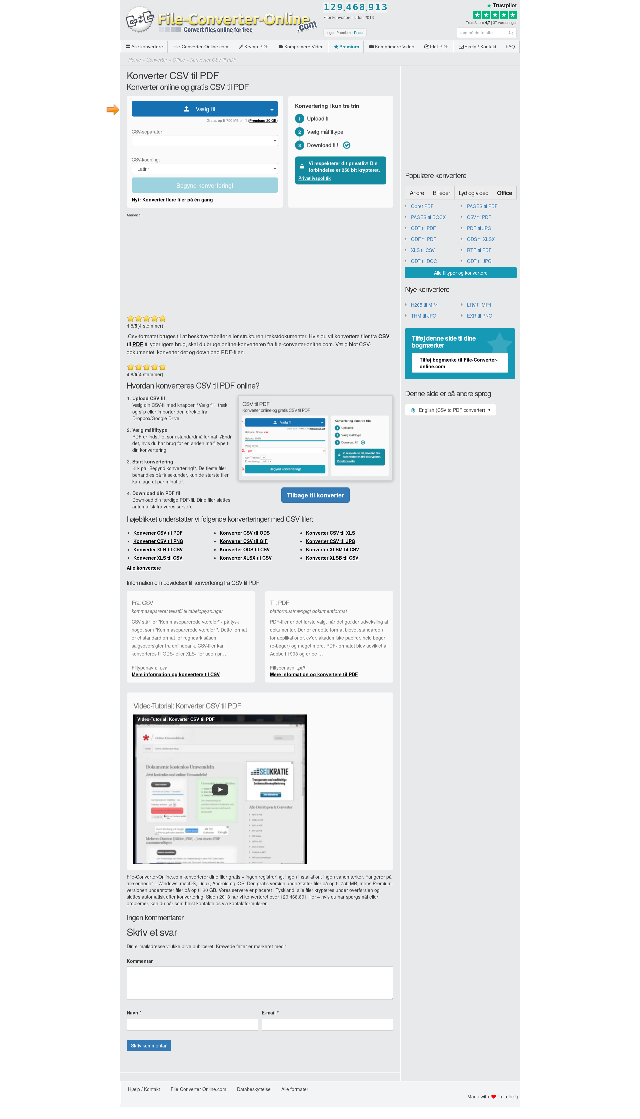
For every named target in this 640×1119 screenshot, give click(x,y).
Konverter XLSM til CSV (332, 549)
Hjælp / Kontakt (480, 46)
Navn (134, 1012)
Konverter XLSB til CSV (332, 557)
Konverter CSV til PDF (158, 532)
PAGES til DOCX (428, 217)
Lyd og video (473, 192)
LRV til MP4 (479, 304)
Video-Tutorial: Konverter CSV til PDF (176, 719)
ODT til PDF (423, 228)
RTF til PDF (479, 250)
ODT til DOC (424, 261)
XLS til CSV (423, 250)
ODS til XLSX (481, 239)
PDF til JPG (479, 228)
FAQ (510, 46)
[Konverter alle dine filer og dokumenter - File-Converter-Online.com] (220, 19)
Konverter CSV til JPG (330, 541)
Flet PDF (439, 46)
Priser (359, 32)
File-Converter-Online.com (200, 46)
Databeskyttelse (254, 1089)
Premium (349, 46)
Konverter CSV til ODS (245, 532)
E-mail (270, 1012)
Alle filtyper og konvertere (461, 272)
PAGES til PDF (482, 206)
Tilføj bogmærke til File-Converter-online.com (459, 363)
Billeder (441, 192)
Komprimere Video (304, 46)
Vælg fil (203, 108)
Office (504, 192)
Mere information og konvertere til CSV (176, 674)
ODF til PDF (423, 239)
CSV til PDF (479, 217)
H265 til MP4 (424, 304)
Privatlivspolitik (314, 178)
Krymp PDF (256, 46)
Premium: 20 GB (263, 120)
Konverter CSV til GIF (244, 541)
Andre (417, 192)
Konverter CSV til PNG (158, 541)
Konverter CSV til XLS (330, 532)
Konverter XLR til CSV (158, 549)
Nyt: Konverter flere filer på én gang (172, 199)
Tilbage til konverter (315, 495)
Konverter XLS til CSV (157, 557)
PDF (137, 344)
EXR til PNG (479, 315)
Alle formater (294, 1089)
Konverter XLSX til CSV (246, 557)
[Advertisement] (580, 46)
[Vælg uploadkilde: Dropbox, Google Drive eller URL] (272, 109)
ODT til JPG (479, 261)
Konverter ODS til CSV (245, 549)
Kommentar (140, 961)
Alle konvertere (147, 46)
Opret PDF (422, 206)
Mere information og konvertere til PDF (314, 674)
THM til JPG (423, 315)
